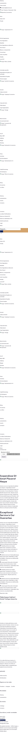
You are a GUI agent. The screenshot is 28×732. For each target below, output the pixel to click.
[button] (9, 593)
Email (1, 718)
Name (1, 716)
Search (4, 456)
